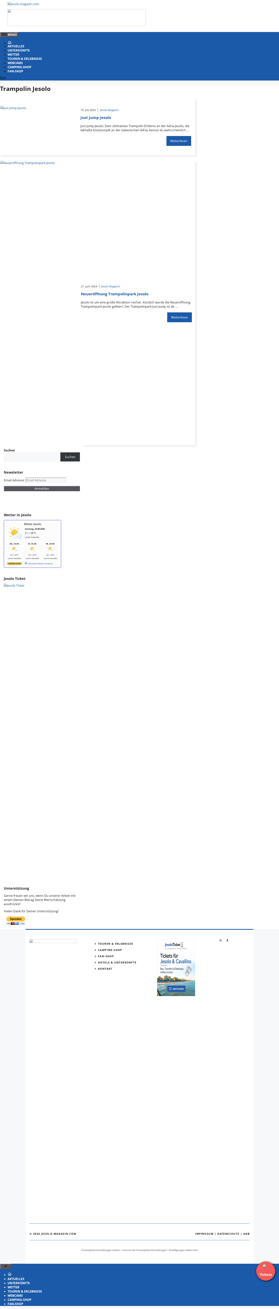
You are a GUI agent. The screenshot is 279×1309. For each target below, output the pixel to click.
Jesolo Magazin (109, 110)
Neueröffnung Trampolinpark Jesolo (114, 293)
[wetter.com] (14, 564)
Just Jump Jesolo (95, 117)
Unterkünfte (19, 50)
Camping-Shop (19, 67)
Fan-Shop (15, 71)
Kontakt (105, 968)
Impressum (204, 1233)
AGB (246, 1233)
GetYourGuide (31, 502)
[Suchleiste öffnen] (3, 78)
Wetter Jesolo (32, 524)
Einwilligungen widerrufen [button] (183, 1250)
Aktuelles (16, 46)
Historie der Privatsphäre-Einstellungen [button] (144, 1250)
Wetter (13, 54)
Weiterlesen (178, 141)
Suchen (70, 457)
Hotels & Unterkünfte (117, 962)
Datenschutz (228, 1233)
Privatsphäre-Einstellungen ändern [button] (100, 1250)
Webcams (15, 63)
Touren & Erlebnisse (25, 59)
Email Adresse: (14, 480)
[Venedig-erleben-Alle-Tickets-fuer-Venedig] (77, 25)
